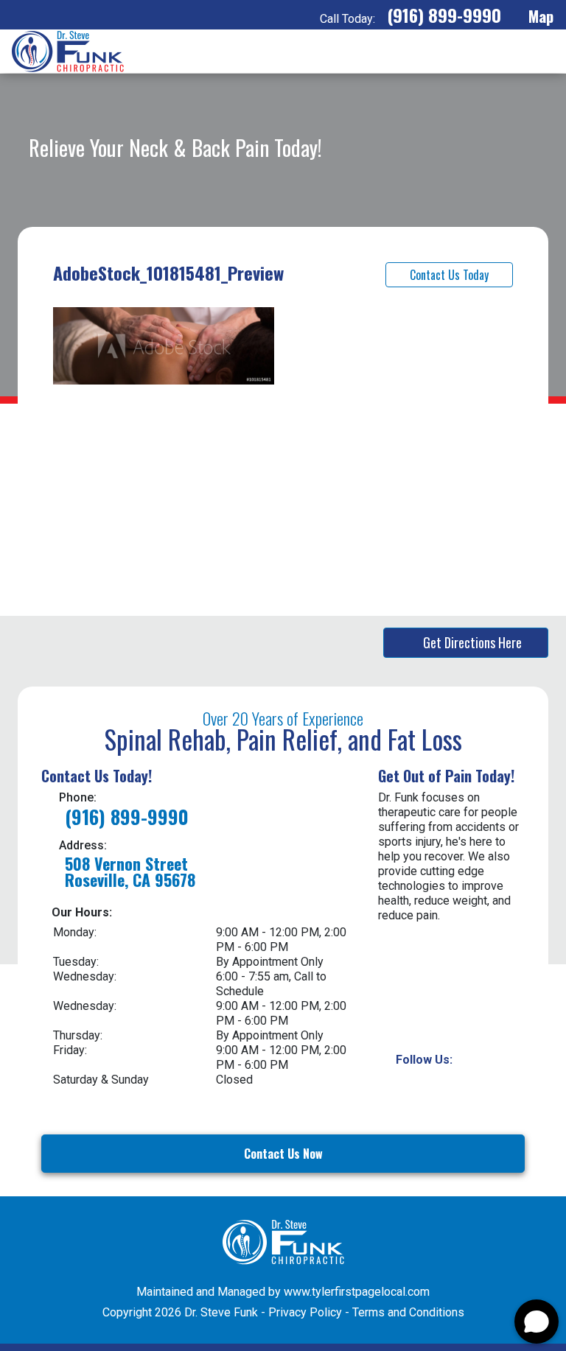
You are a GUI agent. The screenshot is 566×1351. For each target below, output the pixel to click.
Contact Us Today (449, 275)
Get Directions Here (472, 642)
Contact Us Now (283, 1153)
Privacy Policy (305, 1312)
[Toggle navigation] (542, 51)
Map (539, 15)
